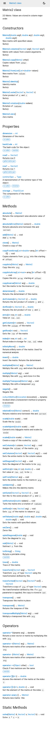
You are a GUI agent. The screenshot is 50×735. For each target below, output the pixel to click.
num (23, 272)
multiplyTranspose (11, 381)
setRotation (8, 501)
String (17, 551)
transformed (9, 581)
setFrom (7, 477)
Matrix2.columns (11, 49)
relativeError (8, 411)
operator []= (8, 687)
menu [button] (4, 3)
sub (4, 543)
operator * (7, 633)
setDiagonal (8, 461)
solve (5, 714)
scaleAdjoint (8, 426)
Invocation (21, 397)
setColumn (8, 445)
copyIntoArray (9, 272)
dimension (7, 133)
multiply (6, 373)
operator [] (8, 676)
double (14, 35)
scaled (6, 437)
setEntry (7, 469)
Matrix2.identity (10, 81)
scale (5, 418)
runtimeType (8, 177)
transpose (7, 597)
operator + (8, 643)
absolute (7, 213)
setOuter (7, 493)
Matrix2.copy (9, 60)
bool (32, 665)
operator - (7, 654)
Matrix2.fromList (11, 70)
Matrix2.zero (9, 114)
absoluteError (9, 224)
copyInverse (8, 283)
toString (7, 551)
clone (5, 243)
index (5, 338)
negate (6, 389)
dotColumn (8, 299)
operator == (8, 665)
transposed (8, 605)
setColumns (8, 453)
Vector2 (23, 49)
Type (19, 177)
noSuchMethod (9, 397)
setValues (7, 516)
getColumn (8, 323)
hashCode (7, 144)
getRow (6, 330)
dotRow (6, 307)
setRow (6, 508)
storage (6, 191)
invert (5, 357)
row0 (5, 155)
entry (5, 315)
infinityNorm (8, 346)
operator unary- (10, 695)
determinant (8, 291)
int (16, 133)
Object (17, 665)
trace (5, 562)
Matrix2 (6, 35)
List (21, 70)
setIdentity (8, 485)
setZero (6, 527)
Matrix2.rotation (10, 103)
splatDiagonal (9, 535)
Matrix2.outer (9, 92)
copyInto (7, 264)
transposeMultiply (11, 613)
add (4, 235)
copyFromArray (10, 250)
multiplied (7, 365)
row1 (5, 166)
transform (7, 570)
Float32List (18, 191)
